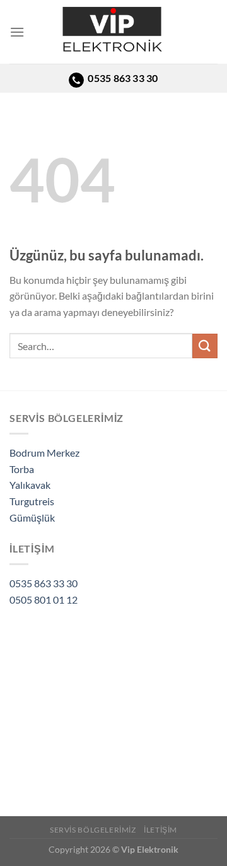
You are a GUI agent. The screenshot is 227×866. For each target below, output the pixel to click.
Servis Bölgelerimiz (93, 829)
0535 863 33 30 (43, 583)
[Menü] (17, 31)
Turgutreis (31, 501)
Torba (21, 469)
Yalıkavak (29, 485)
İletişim (160, 829)
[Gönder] (205, 346)
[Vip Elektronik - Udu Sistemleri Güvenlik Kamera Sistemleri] (113, 32)
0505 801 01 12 (43, 600)
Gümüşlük (32, 518)
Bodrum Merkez (44, 453)
